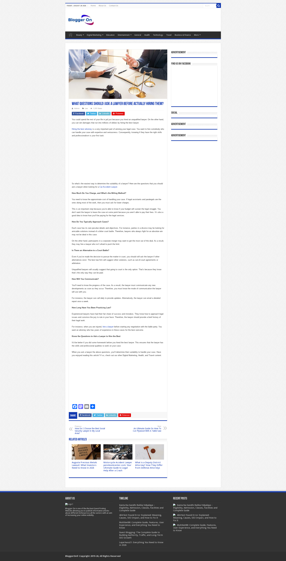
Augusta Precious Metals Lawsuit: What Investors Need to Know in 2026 (84, 465)
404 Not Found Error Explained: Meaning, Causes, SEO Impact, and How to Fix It (194, 518)
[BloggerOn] (81, 19)
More (196, 35)
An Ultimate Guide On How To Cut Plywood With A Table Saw (147, 428)
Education (110, 35)
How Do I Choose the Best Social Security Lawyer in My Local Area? (90, 429)
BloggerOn (71, 556)
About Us (102, 6)
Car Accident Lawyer (108, 187)
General (137, 35)
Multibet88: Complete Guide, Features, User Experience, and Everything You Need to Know (195, 528)
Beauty (79, 35)
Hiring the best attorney (82, 129)
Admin (77, 108)
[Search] (218, 5)
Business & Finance (183, 35)
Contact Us (113, 6)
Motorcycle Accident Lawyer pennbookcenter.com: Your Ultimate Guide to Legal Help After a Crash (117, 466)
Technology (158, 35)
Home (93, 6)
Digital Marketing (94, 35)
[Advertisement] (118, 161)
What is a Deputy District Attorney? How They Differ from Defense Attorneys (149, 465)
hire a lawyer (108, 327)
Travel (168, 35)
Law (86, 108)
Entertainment (124, 35)
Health (147, 35)
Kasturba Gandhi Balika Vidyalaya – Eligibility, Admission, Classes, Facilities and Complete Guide (195, 508)
